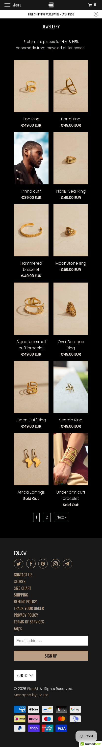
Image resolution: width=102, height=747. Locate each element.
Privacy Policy (26, 615)
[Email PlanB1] (68, 563)
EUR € (22, 675)
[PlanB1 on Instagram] (56, 563)
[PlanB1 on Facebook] (32, 563)
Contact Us (23, 575)
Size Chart (22, 588)
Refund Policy (25, 601)
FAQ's (18, 628)
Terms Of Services (29, 622)
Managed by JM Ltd (31, 694)
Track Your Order (29, 608)
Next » (61, 517)
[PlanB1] (51, 5)
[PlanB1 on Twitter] (19, 563)
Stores (20, 581)
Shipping (21, 595)
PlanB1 (32, 688)
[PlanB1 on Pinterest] (44, 563)
